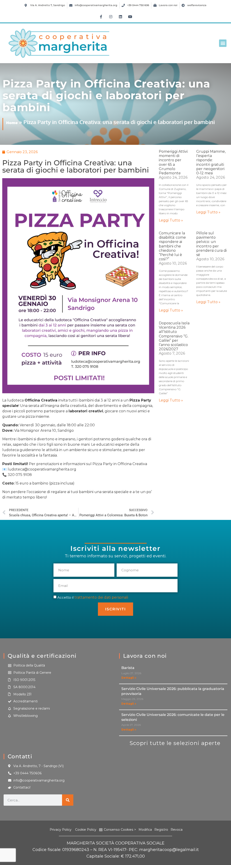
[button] (222, 43)
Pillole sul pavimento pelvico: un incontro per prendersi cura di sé (211, 244)
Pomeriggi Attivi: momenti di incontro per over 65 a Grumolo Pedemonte (173, 162)
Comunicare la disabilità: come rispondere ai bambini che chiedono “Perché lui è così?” (172, 246)
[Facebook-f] (101, 16)
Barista (127, 668)
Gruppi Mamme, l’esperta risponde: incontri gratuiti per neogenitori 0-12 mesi (211, 162)
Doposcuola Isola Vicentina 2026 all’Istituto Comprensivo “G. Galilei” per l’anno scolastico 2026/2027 (174, 336)
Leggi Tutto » (171, 220)
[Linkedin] (120, 16)
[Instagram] (110, 16)
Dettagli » (128, 677)
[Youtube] (130, 16)
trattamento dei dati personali (101, 597)
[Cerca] (67, 800)
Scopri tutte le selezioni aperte (175, 743)
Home (12, 123)
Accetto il (92, 597)
